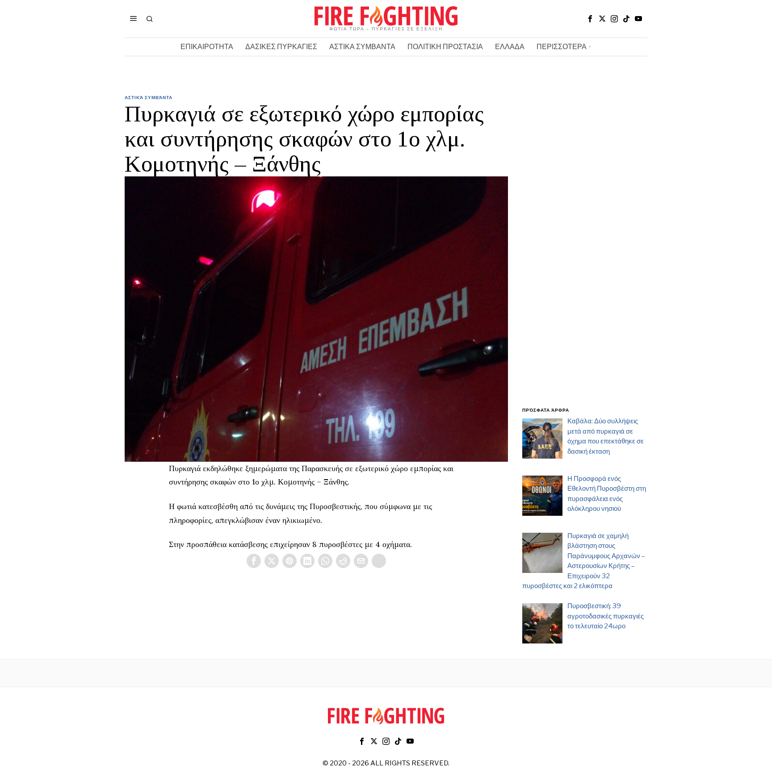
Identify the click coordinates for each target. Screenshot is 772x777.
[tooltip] (590, 18)
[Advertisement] (584, 256)
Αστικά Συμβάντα (148, 97)
